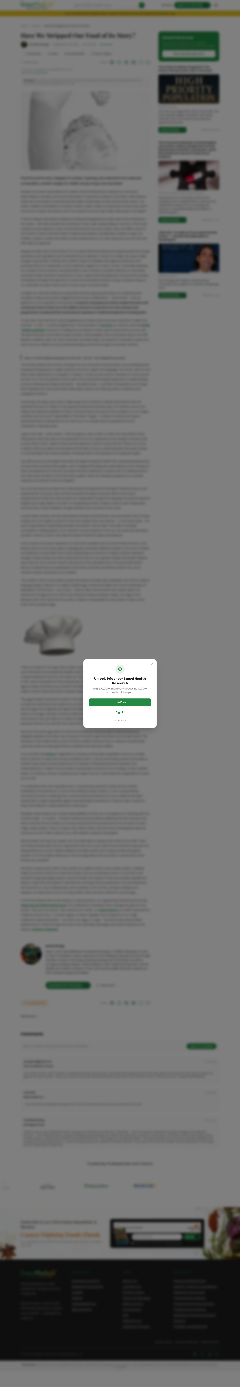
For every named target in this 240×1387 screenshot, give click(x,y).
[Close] (152, 663)
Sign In (120, 712)
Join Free (120, 702)
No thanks (120, 720)
